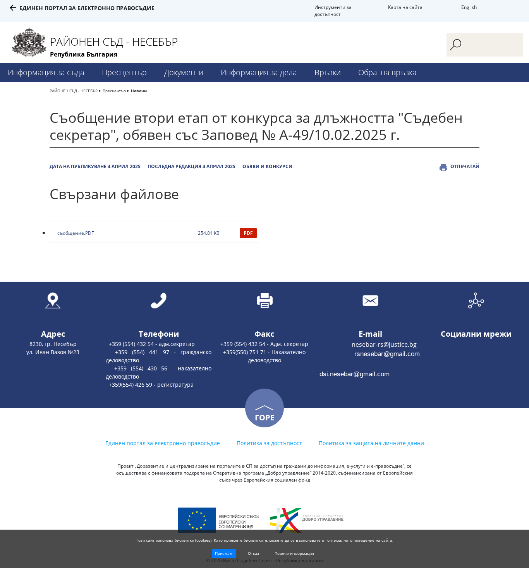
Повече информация (294, 553)
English (469, 7)
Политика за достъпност (269, 443)
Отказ (253, 553)
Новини (139, 90)
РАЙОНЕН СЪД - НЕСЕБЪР (74, 90)
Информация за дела (259, 72)
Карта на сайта (405, 7)
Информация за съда (46, 72)
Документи (183, 72)
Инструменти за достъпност (333, 10)
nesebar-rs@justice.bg (367, 344)
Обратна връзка (387, 72)
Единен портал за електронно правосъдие (87, 8)
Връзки (327, 72)
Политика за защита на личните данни (371, 443)
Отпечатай (464, 166)
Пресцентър (124, 72)
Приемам (223, 553)
